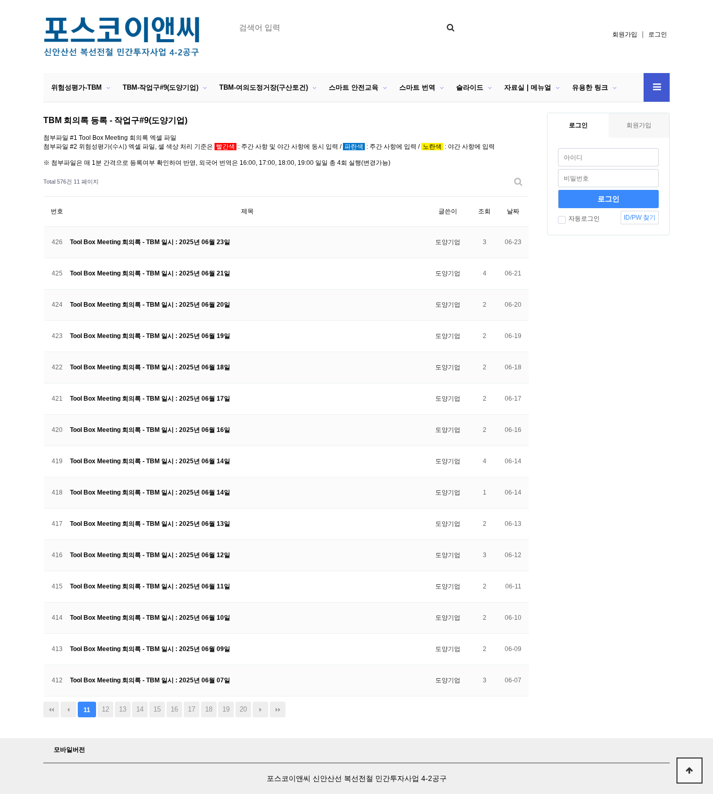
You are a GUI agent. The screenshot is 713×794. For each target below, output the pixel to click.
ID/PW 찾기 (640, 217)
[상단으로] (689, 770)
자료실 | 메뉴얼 (527, 87)
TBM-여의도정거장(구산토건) (263, 87)
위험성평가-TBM (76, 87)
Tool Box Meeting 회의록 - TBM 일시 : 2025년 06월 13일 (150, 523)
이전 (68, 709)
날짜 (513, 211)
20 (243, 709)
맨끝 (278, 709)
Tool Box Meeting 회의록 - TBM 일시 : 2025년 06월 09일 (150, 649)
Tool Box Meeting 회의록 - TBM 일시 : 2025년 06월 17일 (150, 398)
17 (191, 709)
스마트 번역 (417, 87)
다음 (260, 709)
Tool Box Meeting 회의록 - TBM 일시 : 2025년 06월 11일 (150, 586)
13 (122, 709)
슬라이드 (469, 87)
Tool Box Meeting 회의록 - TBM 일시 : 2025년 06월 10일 (150, 617)
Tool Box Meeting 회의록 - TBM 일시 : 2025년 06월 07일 (150, 680)
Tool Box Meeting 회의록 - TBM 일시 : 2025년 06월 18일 (150, 367)
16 (174, 709)
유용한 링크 (590, 87)
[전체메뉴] (657, 87)
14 (140, 709)
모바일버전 (69, 749)
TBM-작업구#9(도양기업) (160, 87)
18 (208, 709)
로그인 (657, 34)
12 (105, 709)
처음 (51, 709)
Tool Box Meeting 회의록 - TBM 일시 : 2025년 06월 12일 (150, 555)
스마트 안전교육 (353, 87)
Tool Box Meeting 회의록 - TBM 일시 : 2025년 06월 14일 (150, 461)
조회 (484, 211)
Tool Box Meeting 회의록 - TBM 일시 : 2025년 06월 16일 (150, 430)
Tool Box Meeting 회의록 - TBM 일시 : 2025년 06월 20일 (150, 304)
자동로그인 (584, 218)
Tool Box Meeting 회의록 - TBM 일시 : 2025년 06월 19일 (150, 336)
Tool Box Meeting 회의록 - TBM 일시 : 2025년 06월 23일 (150, 242)
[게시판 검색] (518, 182)
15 (157, 709)
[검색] (450, 27)
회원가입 (624, 34)
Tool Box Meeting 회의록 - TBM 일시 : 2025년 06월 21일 (150, 273)
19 (226, 709)
